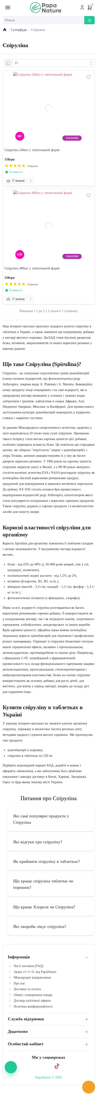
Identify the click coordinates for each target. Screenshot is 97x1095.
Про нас (19, 983)
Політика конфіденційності (33, 1006)
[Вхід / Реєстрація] (82, 8)
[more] (31, 180)
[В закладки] (88, 77)
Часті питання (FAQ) (28, 966)
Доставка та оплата (27, 989)
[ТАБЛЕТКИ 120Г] (48, 260)
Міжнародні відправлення (32, 977)
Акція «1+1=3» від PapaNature (35, 972)
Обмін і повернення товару (33, 995)
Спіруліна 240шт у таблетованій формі (32, 150)
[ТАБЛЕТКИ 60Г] (48, 142)
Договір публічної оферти (32, 1000)
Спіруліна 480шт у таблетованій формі (32, 268)
